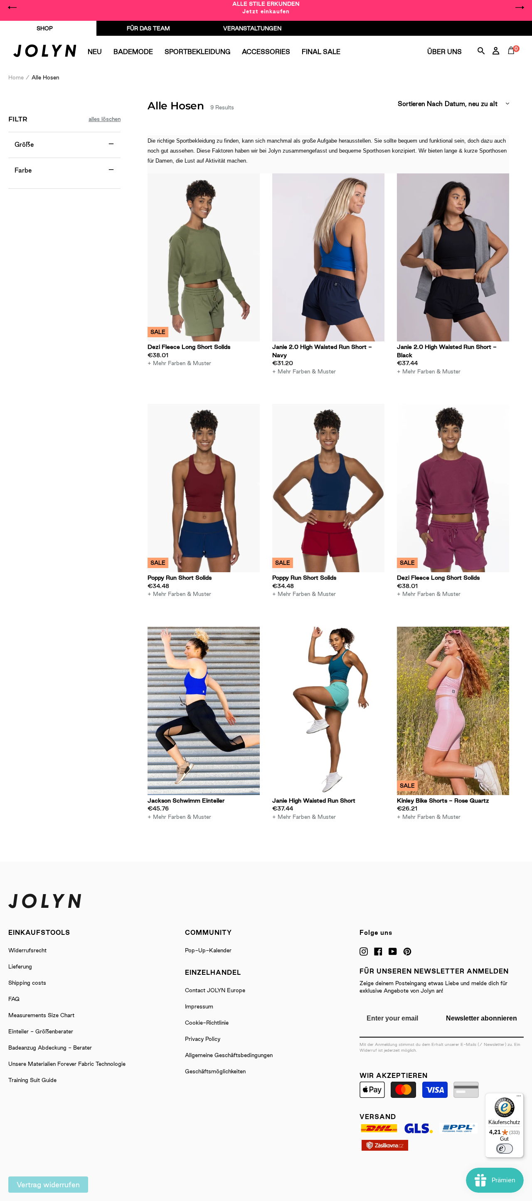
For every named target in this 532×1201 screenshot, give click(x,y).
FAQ (14, 999)
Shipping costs (27, 983)
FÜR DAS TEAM (148, 28)
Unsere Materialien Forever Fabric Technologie (67, 1064)
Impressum (199, 1006)
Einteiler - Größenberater (40, 1031)
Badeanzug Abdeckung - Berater (50, 1047)
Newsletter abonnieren (481, 1018)
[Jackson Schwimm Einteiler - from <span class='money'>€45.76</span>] (204, 711)
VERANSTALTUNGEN (252, 28)
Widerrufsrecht (27, 950)
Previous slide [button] (12, 7)
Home (16, 77)
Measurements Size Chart (41, 1015)
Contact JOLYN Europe (215, 990)
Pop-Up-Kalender (208, 950)
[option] (266, 7)
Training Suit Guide (32, 1080)
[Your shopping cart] (513, 60)
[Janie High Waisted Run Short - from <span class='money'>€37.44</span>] (328, 711)
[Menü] (519, 1098)
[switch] (504, 1149)
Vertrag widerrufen (48, 1185)
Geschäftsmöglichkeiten (215, 1071)
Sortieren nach (420, 103)
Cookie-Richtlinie (207, 1023)
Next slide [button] (519, 7)
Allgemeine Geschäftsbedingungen (229, 1055)
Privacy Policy (202, 1039)
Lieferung (20, 966)
